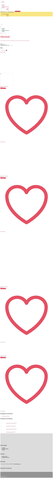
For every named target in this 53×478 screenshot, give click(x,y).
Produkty (3, 4)
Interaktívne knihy (5, 416)
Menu (3, 1)
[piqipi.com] (17, 22)
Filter (1, 43)
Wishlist (3, 2)
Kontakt (3, 7)
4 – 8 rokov (4, 50)
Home (1, 33)
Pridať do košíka (3, 88)
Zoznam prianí (4, 456)
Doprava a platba (5, 448)
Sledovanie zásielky (5, 457)
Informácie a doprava (5, 6)
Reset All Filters (2, 52)
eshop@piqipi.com (11, 12)
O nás (3, 5)
